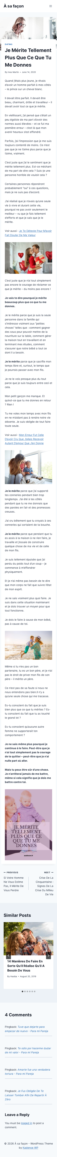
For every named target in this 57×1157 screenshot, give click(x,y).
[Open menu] (50, 6)
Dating (8, 44)
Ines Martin (13, 72)
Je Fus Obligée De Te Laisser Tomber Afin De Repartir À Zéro (26, 1095)
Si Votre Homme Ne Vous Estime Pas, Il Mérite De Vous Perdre (14, 881)
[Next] (48, 955)
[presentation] (28, 938)
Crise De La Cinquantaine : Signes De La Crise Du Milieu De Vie (44, 883)
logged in (26, 1123)
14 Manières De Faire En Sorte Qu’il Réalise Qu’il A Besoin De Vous (26, 965)
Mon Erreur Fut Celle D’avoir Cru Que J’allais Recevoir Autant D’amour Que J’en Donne (24, 439)
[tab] (22, 991)
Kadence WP (30, 1147)
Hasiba (13, 976)
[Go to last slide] (8, 955)
